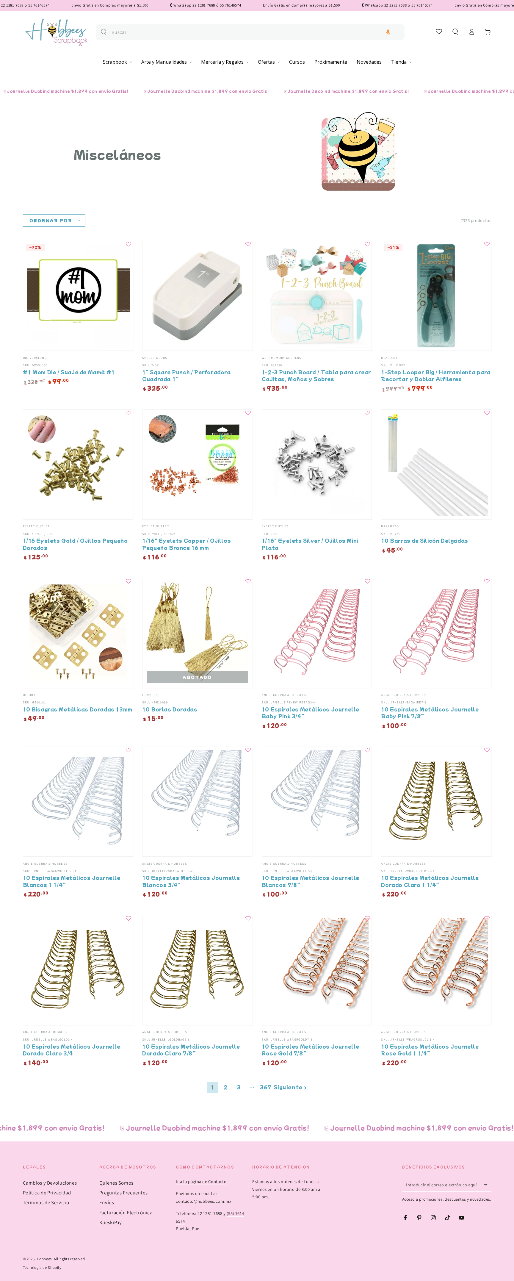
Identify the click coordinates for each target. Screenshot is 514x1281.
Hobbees (44, 1258)
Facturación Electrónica (126, 1212)
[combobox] (256, 32)
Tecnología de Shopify (42, 1267)
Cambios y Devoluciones (50, 1183)
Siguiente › (290, 1087)
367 (265, 1087)
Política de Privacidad (47, 1192)
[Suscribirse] (487, 1184)
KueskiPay (110, 1222)
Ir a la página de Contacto (201, 1181)
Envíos (106, 1202)
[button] (388, 32)
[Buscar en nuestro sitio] (104, 32)
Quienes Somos (116, 1183)
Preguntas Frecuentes (123, 1192)
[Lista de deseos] (439, 31)
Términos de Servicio (46, 1202)
